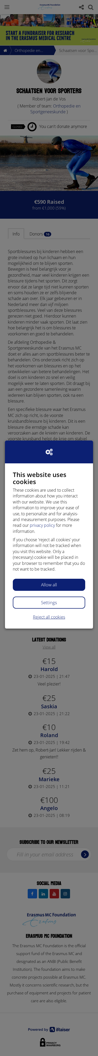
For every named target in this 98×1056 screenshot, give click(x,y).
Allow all (49, 585)
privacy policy (42, 525)
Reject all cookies (49, 617)
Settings (49, 602)
